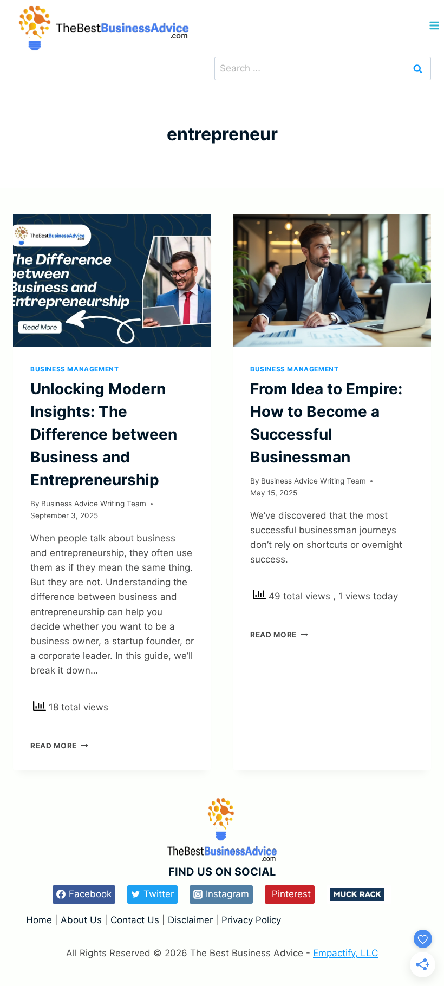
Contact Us (134, 920)
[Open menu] (434, 25)
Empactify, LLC (345, 953)
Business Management (74, 369)
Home (40, 920)
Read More (59, 745)
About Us (81, 920)
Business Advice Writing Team (93, 503)
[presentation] (112, 280)
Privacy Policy (251, 920)
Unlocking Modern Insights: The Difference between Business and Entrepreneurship (103, 434)
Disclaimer (192, 920)
